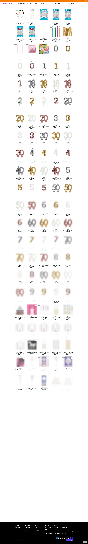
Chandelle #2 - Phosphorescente (44, 110)
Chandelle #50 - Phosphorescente (20, 214)
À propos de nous (28, 527)
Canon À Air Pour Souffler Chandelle (44, 57)
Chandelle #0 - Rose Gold (32, 74)
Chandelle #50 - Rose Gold (32, 213)
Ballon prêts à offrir (21, 3)
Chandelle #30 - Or (56, 143)
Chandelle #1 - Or (56, 74)
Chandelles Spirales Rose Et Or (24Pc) (20, 511)
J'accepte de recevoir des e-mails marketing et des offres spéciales (56, 533)
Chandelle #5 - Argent (68, 178)
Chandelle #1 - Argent (44, 74)
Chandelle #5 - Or (20, 195)
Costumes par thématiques (58, 3)
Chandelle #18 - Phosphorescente (56, 92)
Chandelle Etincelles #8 (32, 388)
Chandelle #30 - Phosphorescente (68, 144)
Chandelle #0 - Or (68, 56)
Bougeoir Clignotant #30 (44, 22)
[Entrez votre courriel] (72, 531)
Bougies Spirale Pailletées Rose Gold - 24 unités (20, 57)
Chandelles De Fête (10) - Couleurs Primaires (32, 477)
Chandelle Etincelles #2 (32, 369)
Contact (26, 528)
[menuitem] (22, 3)
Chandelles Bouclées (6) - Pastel (20, 459)
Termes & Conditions (28, 532)
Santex (44, 38)
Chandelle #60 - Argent (32, 230)
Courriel (46, 529)
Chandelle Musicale (32, 405)
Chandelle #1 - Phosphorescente (68, 75)
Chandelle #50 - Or (68, 195)
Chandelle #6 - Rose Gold (20, 230)
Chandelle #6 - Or (56, 213)
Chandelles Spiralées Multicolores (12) (68, 494)
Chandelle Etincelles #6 (68, 369)
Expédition (26, 530)
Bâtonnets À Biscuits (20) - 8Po (32, 23)
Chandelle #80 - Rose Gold (20, 300)
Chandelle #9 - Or (44, 300)
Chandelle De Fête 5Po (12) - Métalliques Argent (56, 353)
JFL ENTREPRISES (32, 404)
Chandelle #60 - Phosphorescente (56, 231)
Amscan (68, 457)
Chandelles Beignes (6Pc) (56, 440)
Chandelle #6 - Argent (44, 213)
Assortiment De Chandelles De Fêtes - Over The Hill (20, 23)
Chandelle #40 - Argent (20, 178)
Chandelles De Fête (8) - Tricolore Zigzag (56, 477)
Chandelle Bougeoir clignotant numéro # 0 (20, 335)
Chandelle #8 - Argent (56, 265)
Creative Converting (68, 439)
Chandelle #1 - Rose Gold (20, 91)
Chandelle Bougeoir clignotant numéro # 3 (56, 335)
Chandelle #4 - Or (44, 161)
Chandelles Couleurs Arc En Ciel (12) (56, 459)
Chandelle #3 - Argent (56, 126)
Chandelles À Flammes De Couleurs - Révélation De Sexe (32, 441)
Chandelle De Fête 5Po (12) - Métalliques (44, 353)
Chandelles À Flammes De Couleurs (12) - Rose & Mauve (20, 441)
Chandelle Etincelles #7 (20, 388)
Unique (20, 38)
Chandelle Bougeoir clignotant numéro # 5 (20, 353)
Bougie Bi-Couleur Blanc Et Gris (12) (44, 40)
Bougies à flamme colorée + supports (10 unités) (56, 40)
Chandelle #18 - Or (44, 91)
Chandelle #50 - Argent (56, 195)
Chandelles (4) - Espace (44, 422)
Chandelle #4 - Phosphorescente (56, 162)
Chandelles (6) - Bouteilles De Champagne (56, 423)
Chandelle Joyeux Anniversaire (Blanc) (56, 389)
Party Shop (32, 368)
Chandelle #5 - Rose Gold (44, 195)
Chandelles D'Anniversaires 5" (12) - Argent (68, 459)
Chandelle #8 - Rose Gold (32, 282)
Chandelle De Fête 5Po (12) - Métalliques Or (68, 353)
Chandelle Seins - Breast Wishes (32, 423)
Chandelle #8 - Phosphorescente (20, 283)
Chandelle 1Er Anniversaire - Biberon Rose (32, 318)
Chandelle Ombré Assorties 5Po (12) (68, 406)
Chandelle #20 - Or (20, 126)
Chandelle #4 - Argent (32, 161)
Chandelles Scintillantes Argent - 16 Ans (56, 494)
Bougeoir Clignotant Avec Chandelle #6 (56, 23)
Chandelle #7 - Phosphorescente (44, 249)
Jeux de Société (17, 527)
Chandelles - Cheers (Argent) (68, 423)
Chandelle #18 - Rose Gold (68, 91)
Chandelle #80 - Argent (44, 282)
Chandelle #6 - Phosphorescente (68, 214)
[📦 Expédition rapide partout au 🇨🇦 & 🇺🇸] (44, 0)
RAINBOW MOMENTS (32, 351)
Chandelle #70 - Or (20, 265)
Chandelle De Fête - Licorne (32, 352)
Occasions (35, 3)
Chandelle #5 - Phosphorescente (32, 196)
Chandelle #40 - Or (32, 178)
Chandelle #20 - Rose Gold (44, 126)
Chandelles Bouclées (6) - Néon (68, 441)
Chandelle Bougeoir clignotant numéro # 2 (44, 335)
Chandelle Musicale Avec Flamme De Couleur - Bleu (44, 406)
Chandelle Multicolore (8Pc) (20, 405)
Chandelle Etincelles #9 (44, 388)
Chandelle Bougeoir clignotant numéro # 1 (32, 335)
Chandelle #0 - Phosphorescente (20, 75)
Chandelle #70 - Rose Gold (44, 265)
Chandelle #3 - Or (68, 126)
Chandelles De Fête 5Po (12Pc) (32, 494)
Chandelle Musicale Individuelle (56, 406)
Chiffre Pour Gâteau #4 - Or (44, 511)
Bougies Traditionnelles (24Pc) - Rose (32, 57)
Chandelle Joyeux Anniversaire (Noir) (68, 389)
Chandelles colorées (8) (44, 458)
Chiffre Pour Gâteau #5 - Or (56, 511)
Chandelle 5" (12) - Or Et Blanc (56, 318)
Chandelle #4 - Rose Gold (68, 161)
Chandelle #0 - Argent (56, 56)
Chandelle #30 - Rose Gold (20, 161)
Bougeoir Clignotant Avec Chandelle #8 (20, 40)
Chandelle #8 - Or (68, 265)
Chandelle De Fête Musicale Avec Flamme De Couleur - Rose (20, 370)
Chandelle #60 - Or (44, 230)
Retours (26, 531)
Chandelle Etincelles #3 (44, 369)
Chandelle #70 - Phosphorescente (32, 266)
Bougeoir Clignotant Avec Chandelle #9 (32, 40)
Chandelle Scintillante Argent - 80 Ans (20, 423)
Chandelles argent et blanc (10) (44, 441)
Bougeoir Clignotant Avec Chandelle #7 (68, 23)
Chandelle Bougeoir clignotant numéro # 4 (68, 335)
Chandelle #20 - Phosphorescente (32, 127)
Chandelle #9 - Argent (32, 300)
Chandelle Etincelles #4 (56, 369)
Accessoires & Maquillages (69, 3)
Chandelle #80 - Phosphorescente (68, 283)
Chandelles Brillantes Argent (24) (32, 459)
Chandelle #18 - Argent (32, 91)
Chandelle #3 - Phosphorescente (20, 144)
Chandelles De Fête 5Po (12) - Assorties (68, 477)
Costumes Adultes (49, 3)
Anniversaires (29, 3)
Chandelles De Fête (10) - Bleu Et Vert (20, 477)
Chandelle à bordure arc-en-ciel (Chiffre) (68, 318)
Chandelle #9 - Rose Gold (68, 300)
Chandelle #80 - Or (56, 282)
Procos (44, 439)
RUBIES (32, 316)
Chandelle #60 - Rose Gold (68, 230)
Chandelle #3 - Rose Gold (32, 143)
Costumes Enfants (41, 3)
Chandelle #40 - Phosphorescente (44, 179)
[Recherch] (81, 3)
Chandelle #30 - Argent (44, 143)
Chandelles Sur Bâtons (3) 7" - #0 (32, 511)
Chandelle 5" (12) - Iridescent (44, 318)
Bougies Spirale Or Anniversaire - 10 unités (68, 40)
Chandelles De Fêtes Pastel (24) (44, 494)
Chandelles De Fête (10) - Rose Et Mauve (44, 477)
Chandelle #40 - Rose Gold (56, 178)
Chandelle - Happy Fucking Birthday (20, 318)
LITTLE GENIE (20, 316)
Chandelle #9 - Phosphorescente (56, 301)
